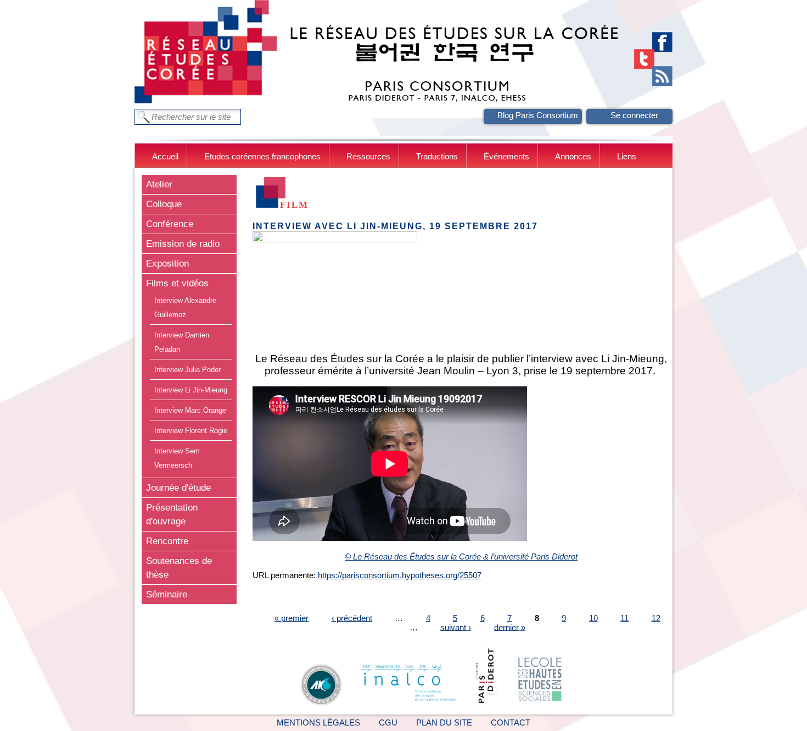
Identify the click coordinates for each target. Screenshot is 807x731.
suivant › (455, 627)
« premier (291, 617)
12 (656, 617)
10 (593, 617)
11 (624, 617)
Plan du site (444, 722)
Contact (510, 722)
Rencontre (167, 541)
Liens (626, 156)
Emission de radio (183, 243)
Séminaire (166, 594)
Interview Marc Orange (190, 410)
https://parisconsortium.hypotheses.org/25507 (399, 575)
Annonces (573, 156)
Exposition (167, 263)
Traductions (437, 156)
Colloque (164, 204)
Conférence (169, 224)
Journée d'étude (178, 487)
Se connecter (634, 115)
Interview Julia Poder (187, 370)
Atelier (159, 184)
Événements (506, 156)
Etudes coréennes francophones (262, 156)
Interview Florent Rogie (190, 431)
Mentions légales (318, 722)
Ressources (368, 156)
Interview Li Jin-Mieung (190, 390)
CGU (388, 722)
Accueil (165, 156)
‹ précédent (352, 617)
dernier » (509, 627)
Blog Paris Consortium (537, 115)
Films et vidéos (177, 283)
